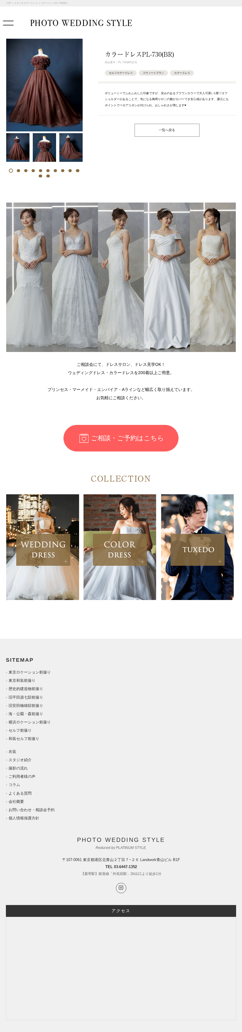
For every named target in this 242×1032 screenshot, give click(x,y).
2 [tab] (18, 170)
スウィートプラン (153, 72)
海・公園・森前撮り (26, 714)
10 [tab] (77, 170)
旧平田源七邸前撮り (26, 697)
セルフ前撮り (20, 730)
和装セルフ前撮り (24, 738)
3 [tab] (25, 170)
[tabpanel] (18, 147)
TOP (8, 3)
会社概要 (16, 801)
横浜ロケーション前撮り (30, 722)
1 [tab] (11, 170)
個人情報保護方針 (24, 818)
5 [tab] (40, 170)
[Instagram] (121, 888)
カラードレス (182, 72)
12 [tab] (48, 176)
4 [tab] (33, 170)
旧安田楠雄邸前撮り (26, 705)
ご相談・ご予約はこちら (127, 438)
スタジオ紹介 (20, 760)
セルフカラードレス (121, 72)
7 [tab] (55, 170)
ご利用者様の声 (22, 776)
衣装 (12, 751)
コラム (14, 784)
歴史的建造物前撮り (26, 689)
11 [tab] (40, 176)
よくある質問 (20, 793)
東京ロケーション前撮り (30, 672)
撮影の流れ (18, 768)
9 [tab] (70, 170)
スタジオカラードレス (26, 3)
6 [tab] (48, 170)
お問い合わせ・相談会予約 (32, 810)
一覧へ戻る (167, 130)
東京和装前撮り (22, 680)
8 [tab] (62, 170)
